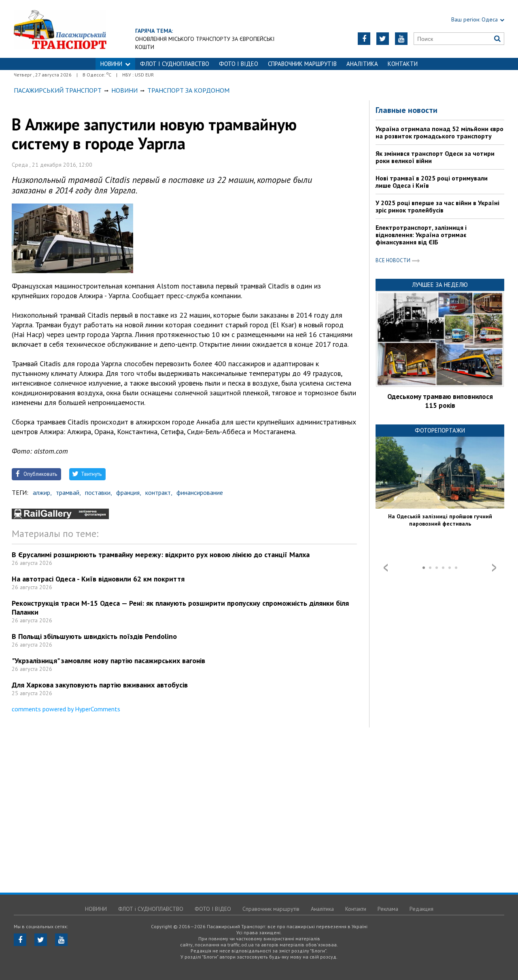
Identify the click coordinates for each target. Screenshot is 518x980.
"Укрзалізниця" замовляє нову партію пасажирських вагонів (108, 660)
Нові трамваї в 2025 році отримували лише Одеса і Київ (432, 181)
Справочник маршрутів (302, 64)
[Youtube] (401, 38)
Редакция (421, 908)
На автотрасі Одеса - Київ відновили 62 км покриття (98, 578)
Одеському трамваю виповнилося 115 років (440, 401)
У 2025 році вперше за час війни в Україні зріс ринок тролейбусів (437, 206)
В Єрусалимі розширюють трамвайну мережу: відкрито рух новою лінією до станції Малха (161, 554)
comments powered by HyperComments (66, 709)
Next (494, 568)
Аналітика (362, 64)
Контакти (403, 64)
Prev (386, 568)
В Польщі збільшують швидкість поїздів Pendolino (94, 636)
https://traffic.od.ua (82, 29)
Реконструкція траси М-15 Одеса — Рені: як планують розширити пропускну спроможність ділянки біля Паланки (180, 607)
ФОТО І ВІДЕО (238, 64)
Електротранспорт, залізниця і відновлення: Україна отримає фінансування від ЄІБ (421, 234)
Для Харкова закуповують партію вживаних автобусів (100, 684)
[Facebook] (364, 38)
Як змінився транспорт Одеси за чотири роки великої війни (435, 157)
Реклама (388, 908)
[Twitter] (382, 38)
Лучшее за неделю (440, 284)
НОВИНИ (111, 64)
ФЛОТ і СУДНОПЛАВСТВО (174, 64)
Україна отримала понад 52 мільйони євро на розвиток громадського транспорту (439, 132)
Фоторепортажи (440, 430)
